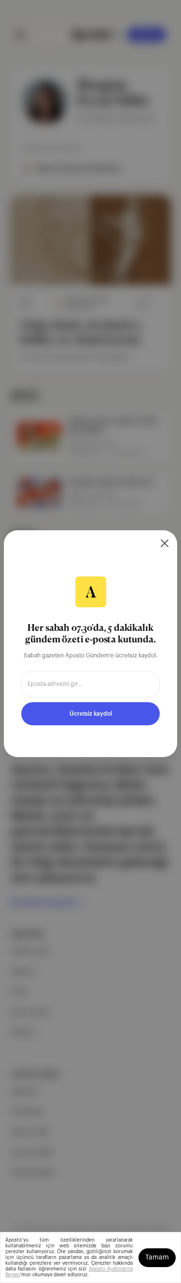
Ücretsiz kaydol (91, 714)
